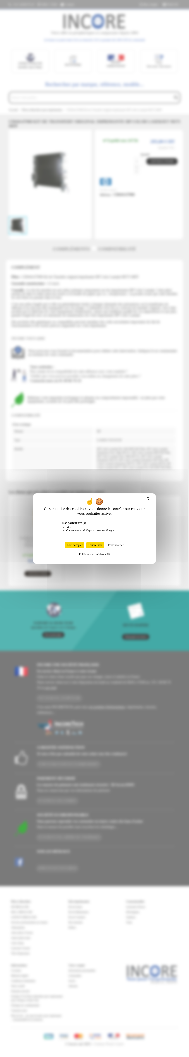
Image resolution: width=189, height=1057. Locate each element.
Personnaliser (115, 545)
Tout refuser (95, 545)
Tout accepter (75, 545)
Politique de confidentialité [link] (94, 554)
